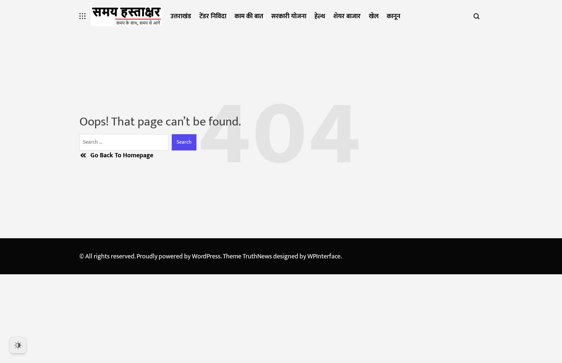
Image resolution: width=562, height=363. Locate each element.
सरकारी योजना (288, 16)
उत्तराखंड (180, 16)
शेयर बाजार (347, 16)
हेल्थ (319, 16)
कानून (393, 16)
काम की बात (248, 16)
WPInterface (324, 256)
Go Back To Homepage (121, 155)
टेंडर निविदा (212, 16)
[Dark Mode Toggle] (18, 345)
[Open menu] (82, 16)
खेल (374, 16)
